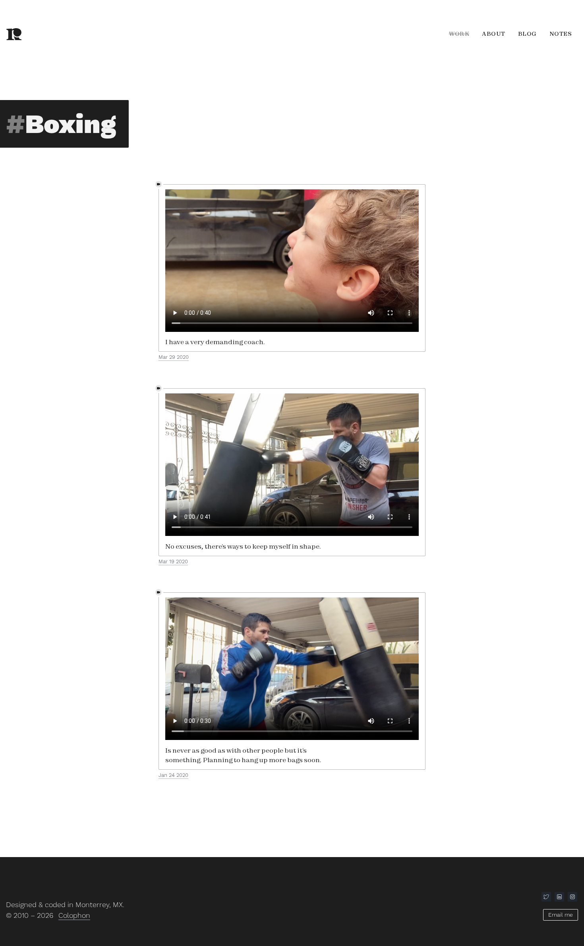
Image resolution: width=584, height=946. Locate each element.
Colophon (74, 915)
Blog (527, 33)
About (493, 33)
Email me (560, 914)
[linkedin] (559, 897)
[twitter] (546, 897)
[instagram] (572, 897)
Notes (560, 33)
